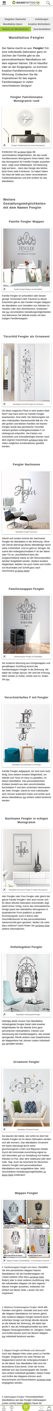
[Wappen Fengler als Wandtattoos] (26, 1229)
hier (7, 312)
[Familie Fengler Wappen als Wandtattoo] (26, 257)
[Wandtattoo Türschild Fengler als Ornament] (26, 372)
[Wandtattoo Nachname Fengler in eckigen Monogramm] (26, 858)
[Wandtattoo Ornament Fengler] (26, 1098)
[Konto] (4, 1408)
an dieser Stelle (24, 152)
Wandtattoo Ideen (12, 24)
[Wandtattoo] (25, 3)
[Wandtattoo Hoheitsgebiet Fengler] (26, 983)
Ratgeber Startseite (15, 19)
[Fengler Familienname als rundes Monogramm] (26, 125)
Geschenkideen (42, 29)
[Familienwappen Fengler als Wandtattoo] (26, 625)
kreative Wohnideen (39, 24)
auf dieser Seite (36, 440)
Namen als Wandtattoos (15, 29)
